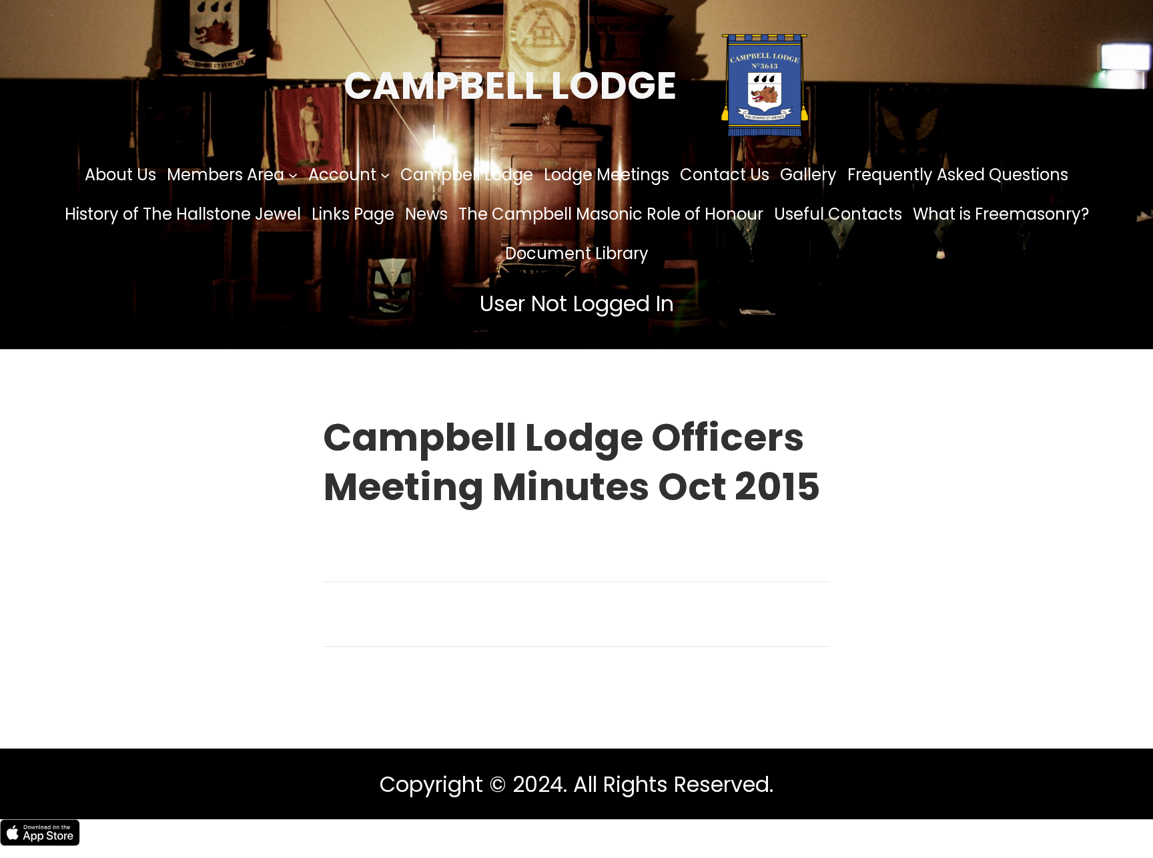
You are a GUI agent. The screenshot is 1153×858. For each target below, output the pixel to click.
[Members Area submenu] (293, 174)
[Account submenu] (385, 174)
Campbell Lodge (510, 85)
